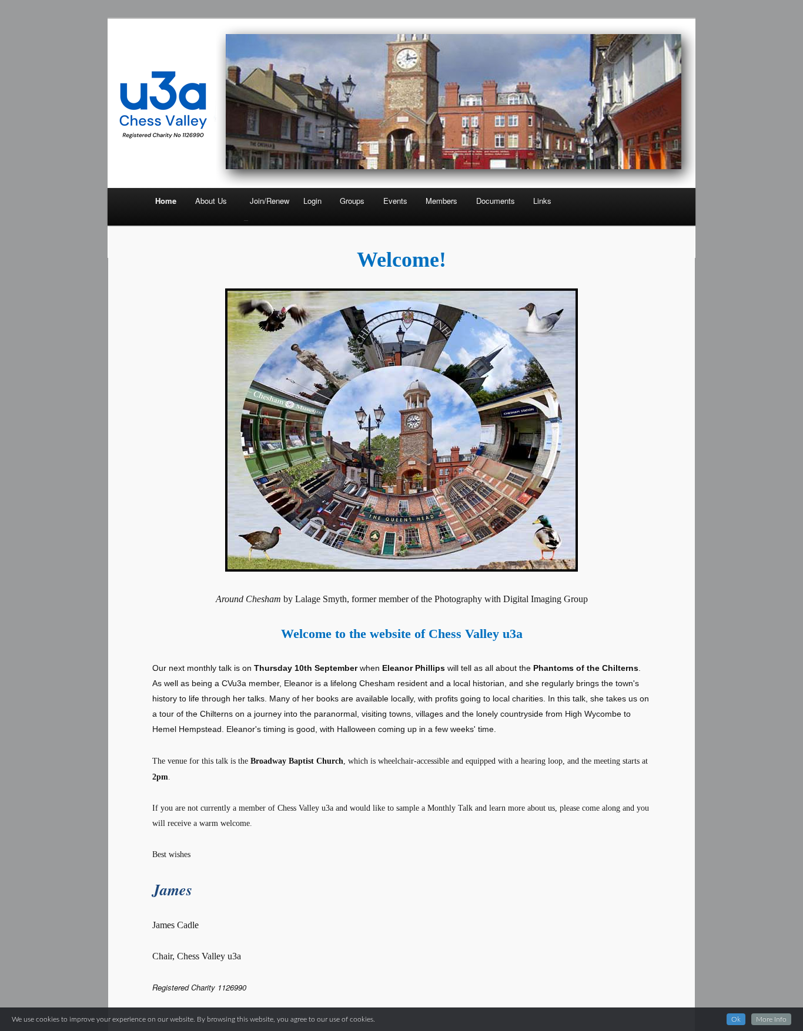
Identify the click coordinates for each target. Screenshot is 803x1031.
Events (395, 200)
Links (542, 200)
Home (165, 200)
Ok (736, 1019)
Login (312, 200)
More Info (771, 1019)
